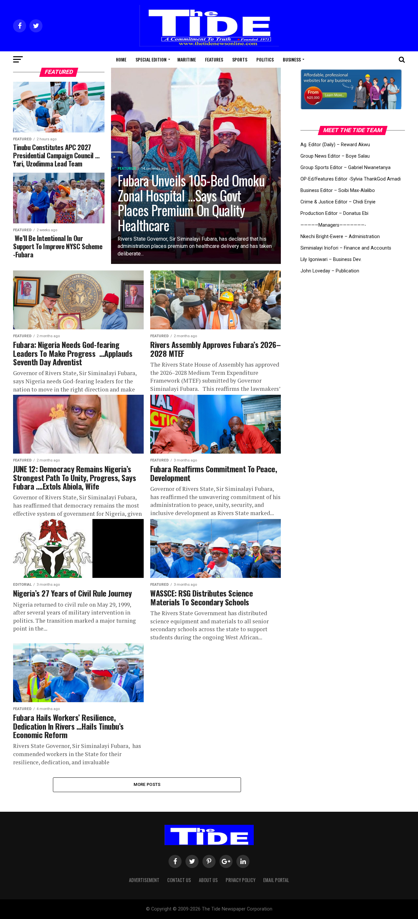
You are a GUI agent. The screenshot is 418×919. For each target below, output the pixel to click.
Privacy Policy (240, 879)
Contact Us (179, 879)
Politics (265, 59)
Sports (239, 59)
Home (121, 59)
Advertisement (144, 879)
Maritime (186, 59)
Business (292, 59)
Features (214, 59)
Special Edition (151, 59)
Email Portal (276, 879)
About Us (208, 879)
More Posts (147, 784)
